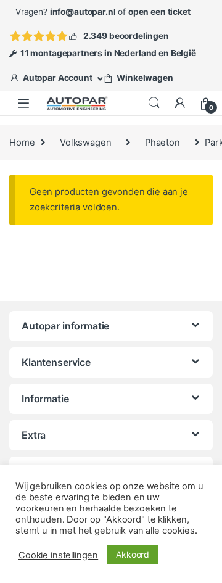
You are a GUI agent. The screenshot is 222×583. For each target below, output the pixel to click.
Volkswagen (86, 142)
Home (22, 142)
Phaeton (162, 142)
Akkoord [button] (132, 554)
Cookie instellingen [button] (58, 555)
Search (154, 103)
